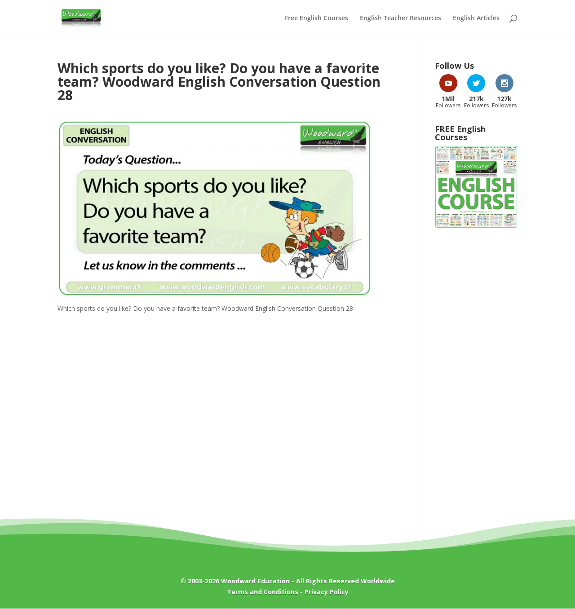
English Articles (476, 18)
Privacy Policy (327, 591)
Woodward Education (255, 581)
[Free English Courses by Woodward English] (476, 225)
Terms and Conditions (262, 591)
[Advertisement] (476, 379)
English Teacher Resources (400, 18)
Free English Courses (316, 18)
